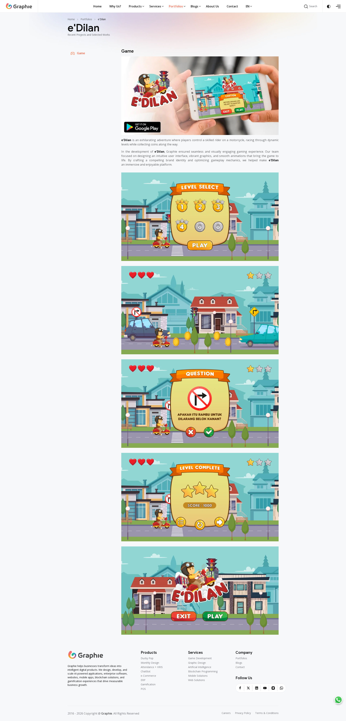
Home (71, 19)
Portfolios (86, 19)
